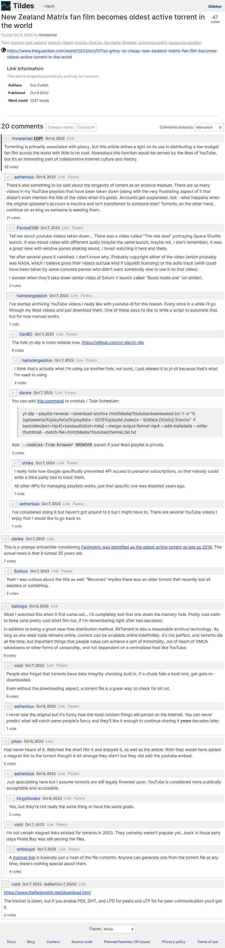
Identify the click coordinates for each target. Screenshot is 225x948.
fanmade (129, 42)
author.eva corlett (152, 42)
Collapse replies (61, 127)
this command (50, 400)
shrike (27, 463)
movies (81, 42)
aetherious (24, 177)
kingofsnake (28, 798)
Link (70, 138)
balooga (19, 606)
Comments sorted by (176, 127)
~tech (48, 6)
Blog (31, 941)
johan (16, 741)
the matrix (112, 42)
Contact (53, 941)
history (68, 42)
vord (18, 665)
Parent (73, 177)
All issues (142, 941)
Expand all (86, 127)
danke (25, 393)
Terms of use (207, 941)
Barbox (21, 571)
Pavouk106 (27, 228)
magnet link (24, 857)
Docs (11, 941)
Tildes (23, 5)
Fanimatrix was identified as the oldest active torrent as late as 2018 (146, 546)
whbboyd (26, 849)
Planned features (118, 941)
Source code (81, 941)
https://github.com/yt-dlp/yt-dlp (113, 342)
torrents (54, 42)
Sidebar (215, 6)
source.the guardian (185, 42)
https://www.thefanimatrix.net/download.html (47, 892)
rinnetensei (48, 35)
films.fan (96, 42)
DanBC (26, 334)
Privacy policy (173, 941)
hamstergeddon (32, 296)
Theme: (95, 929)
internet (17, 42)
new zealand (35, 42)
